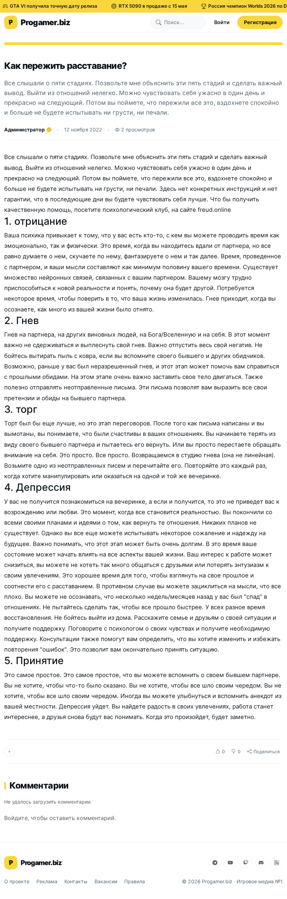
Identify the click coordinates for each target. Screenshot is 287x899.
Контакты (76, 881)
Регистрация (260, 22)
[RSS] (276, 862)
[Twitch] (245, 862)
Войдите (16, 817)
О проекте (16, 881)
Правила (134, 881)
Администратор (24, 129)
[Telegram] (215, 862)
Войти (222, 22)
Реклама (46, 881)
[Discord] (261, 862)
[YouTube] (230, 862)
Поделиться (266, 751)
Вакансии (105, 881)
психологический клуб (135, 209)
